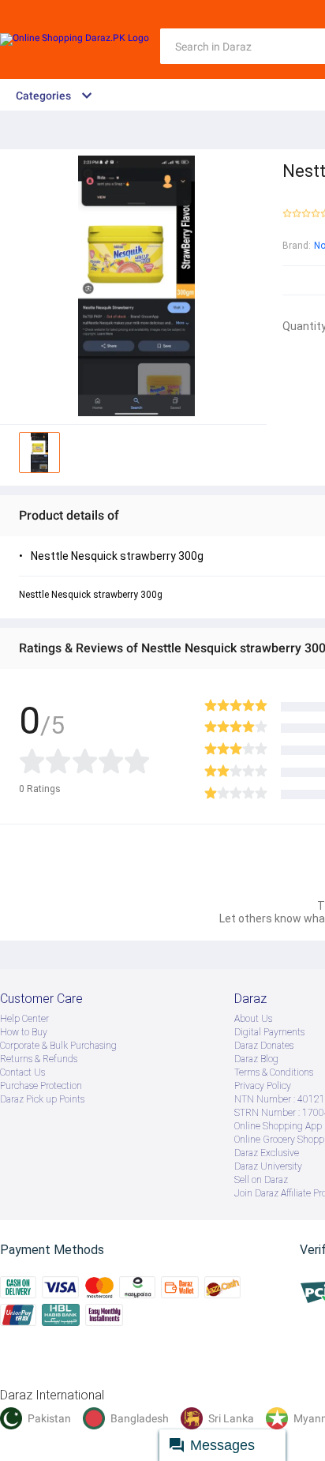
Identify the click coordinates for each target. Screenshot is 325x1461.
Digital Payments (269, 1032)
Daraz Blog (256, 1059)
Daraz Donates (263, 1045)
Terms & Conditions (273, 1072)
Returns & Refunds (38, 1059)
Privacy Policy (262, 1085)
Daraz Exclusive (266, 1153)
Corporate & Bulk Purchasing (58, 1045)
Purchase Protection (41, 1085)
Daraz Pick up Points (42, 1099)
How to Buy (23, 1032)
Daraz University (268, 1166)
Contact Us (22, 1072)
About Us (253, 1018)
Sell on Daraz (261, 1179)
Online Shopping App (278, 1126)
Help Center (24, 1018)
